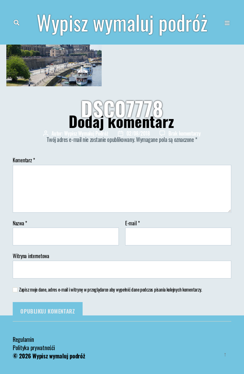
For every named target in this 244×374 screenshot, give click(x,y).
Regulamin (23, 339)
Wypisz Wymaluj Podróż (86, 133)
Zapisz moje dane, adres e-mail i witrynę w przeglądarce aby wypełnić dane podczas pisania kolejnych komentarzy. (110, 289)
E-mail (132, 223)
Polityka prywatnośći (34, 347)
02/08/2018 (138, 133)
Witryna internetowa (31, 255)
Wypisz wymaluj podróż (122, 22)
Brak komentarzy (184, 133)
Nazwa (20, 223)
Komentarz (24, 160)
